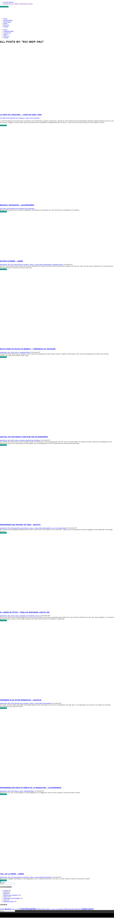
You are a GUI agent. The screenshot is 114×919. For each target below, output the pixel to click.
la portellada (60, 909)
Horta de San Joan (42, 909)
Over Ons (6, 25)
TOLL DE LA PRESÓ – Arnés (12, 874)
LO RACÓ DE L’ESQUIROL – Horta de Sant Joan (21, 115)
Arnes (2, 909)
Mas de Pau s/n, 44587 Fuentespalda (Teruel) (18, 4)
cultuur (16, 440)
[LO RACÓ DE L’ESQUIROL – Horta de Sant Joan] (57, 111)
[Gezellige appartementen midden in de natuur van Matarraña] (10, 16)
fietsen (5, 893)
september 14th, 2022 (7, 264)
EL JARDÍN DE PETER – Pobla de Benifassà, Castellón (24, 612)
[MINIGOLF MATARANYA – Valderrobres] (50, 202)
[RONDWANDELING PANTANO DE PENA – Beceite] (50, 521)
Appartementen (8, 31)
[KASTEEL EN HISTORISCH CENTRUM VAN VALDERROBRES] (50, 433)
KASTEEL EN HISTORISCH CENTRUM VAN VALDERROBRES (24, 437)
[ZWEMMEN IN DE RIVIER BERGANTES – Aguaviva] (50, 697)
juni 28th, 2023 (5, 118)
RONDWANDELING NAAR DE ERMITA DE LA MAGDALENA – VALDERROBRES (30, 788)
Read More (3, 125)
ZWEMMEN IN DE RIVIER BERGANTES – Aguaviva (20, 700)
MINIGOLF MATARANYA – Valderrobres (17, 205)
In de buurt (7, 33)
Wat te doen (7, 22)
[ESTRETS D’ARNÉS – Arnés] (30, 258)
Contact (5, 26)
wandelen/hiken (57, 264)
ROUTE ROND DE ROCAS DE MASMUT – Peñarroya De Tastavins (27, 349)
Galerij (5, 23)
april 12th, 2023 (5, 208)
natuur (27, 118)
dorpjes (22, 440)
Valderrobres (87, 909)
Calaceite (13, 909)
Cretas (17, 909)
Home (5, 18)
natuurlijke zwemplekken (43, 264)
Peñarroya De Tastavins (72, 909)
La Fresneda (52, 909)
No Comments (34, 118)
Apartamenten (8, 20)
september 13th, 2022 (7, 528)
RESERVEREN (4, 6)
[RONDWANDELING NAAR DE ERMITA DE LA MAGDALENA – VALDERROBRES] (50, 784)
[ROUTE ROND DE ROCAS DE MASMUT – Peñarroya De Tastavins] (50, 345)
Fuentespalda (27, 908)
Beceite (8, 909)
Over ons (6, 36)
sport (53, 528)
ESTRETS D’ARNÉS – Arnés (11, 261)
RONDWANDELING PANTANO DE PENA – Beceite (20, 525)
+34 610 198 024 (8, 2)
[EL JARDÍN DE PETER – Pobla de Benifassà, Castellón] (50, 609)
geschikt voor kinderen (17, 118)
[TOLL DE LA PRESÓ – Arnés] (50, 870)
